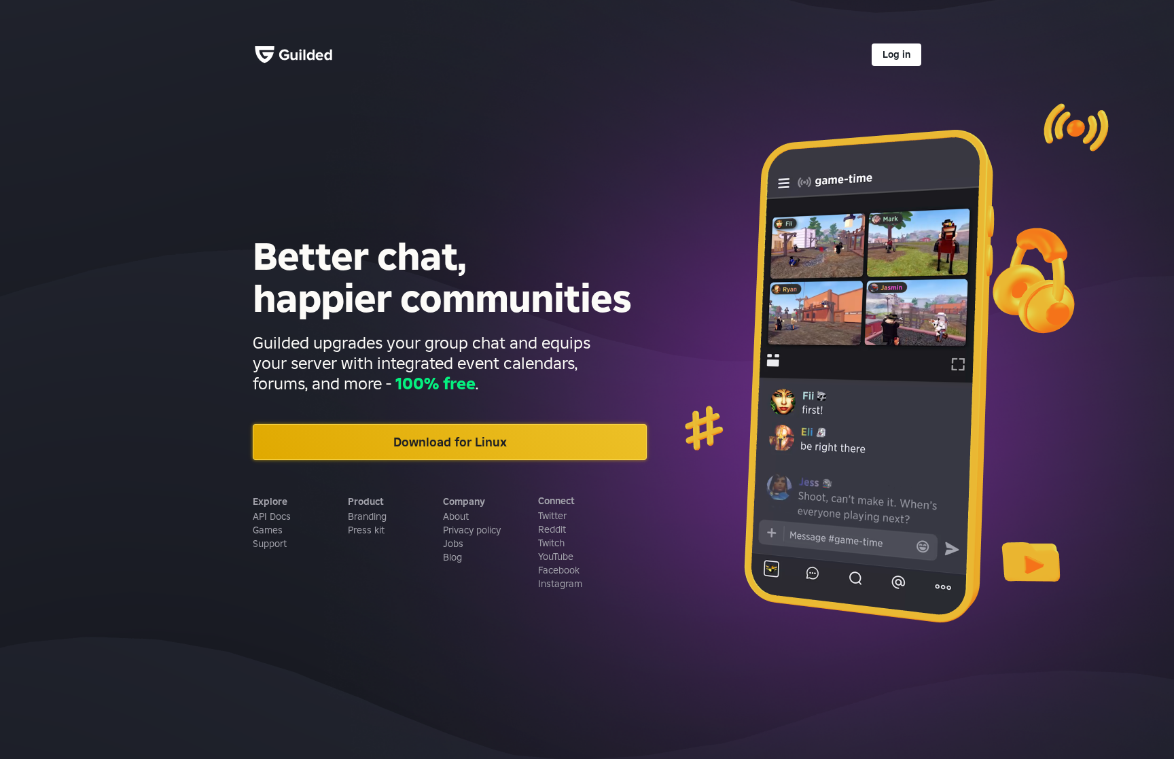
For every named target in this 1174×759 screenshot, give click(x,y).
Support (270, 543)
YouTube (555, 556)
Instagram (560, 583)
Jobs (453, 543)
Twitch (551, 542)
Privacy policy (472, 530)
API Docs (272, 516)
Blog (452, 557)
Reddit (552, 529)
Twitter (552, 515)
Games (268, 530)
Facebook (559, 570)
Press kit (366, 530)
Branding (367, 516)
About (456, 516)
